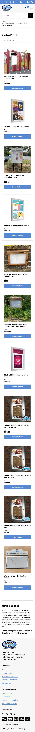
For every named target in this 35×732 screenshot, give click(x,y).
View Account (7, 693)
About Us (5, 670)
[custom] (13, 2)
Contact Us (6, 683)
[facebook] (3, 2)
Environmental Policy (10, 676)
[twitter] (6, 2)
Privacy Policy (7, 673)
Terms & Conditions (9, 680)
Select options (17, 88)
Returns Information (9, 703)
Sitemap (22, 729)
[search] (30, 15)
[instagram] (10, 2)
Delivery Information (10, 700)
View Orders (6, 697)
